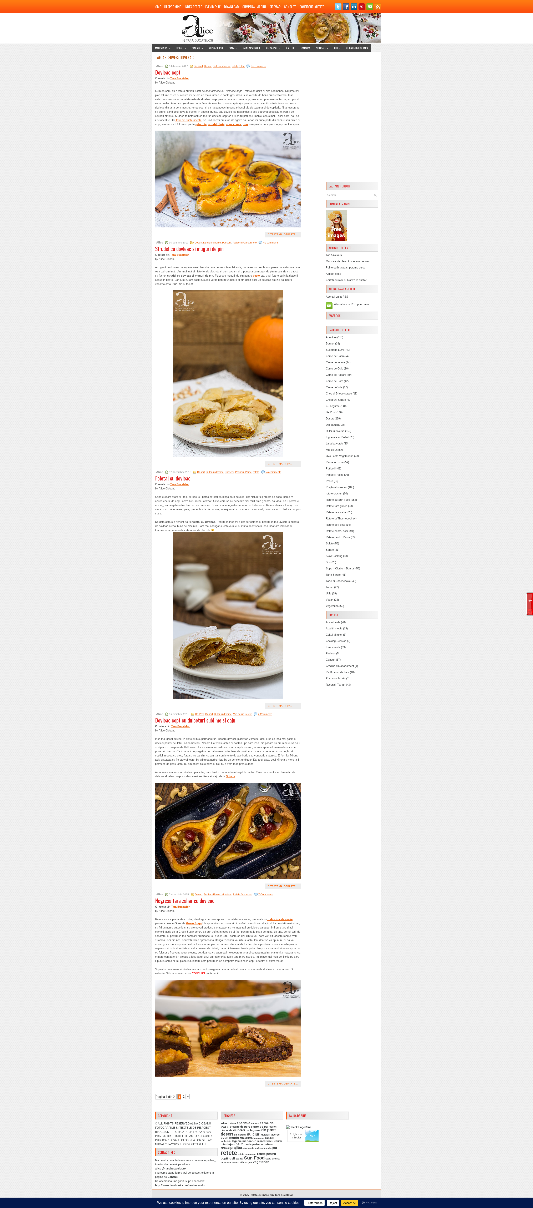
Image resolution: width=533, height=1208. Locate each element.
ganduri (269, 1138)
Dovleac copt (168, 72)
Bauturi (290, 48)
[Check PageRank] (298, 1127)
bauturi (255, 1123)
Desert (181, 48)
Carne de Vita (334, 387)
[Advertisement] (352, 117)
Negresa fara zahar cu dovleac (184, 900)
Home (157, 6)
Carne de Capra (335, 356)
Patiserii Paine (241, 242)
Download (231, 6)
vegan (248, 1162)
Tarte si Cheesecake (338, 581)
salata (239, 1158)
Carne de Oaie (334, 368)
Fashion (330, 653)
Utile (337, 48)
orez (245, 124)
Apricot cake (333, 273)
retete (235, 66)
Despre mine (172, 6)
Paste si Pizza (335, 462)
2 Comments (265, 714)
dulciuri (253, 1134)
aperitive (243, 1123)
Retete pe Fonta (335, 524)
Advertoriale (333, 622)
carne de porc (241, 1126)
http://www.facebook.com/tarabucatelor (180, 1185)
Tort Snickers (334, 255)
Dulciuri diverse (221, 66)
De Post (198, 66)
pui (274, 1147)
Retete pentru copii (337, 531)
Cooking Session (336, 641)
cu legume (253, 1130)
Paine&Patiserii (251, 48)
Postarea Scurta (335, 678)
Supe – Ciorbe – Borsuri (340, 568)
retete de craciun (247, 1154)
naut (239, 1144)
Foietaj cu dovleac (173, 478)
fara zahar (258, 1138)
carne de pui (260, 1126)
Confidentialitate (311, 6)
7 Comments (265, 894)
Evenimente (212, 6)
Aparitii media (334, 628)
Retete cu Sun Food (338, 499)
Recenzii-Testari (335, 684)
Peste (329, 481)
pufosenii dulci (263, 1148)
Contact (290, 6)
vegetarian (261, 1162)
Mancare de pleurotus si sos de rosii (348, 261)
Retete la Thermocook (339, 518)
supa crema (233, 124)
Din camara (333, 424)
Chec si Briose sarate (339, 393)
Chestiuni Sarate (336, 399)
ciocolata (226, 1130)
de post (268, 1130)
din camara (240, 1134)
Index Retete (193, 6)
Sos (328, 562)
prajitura (237, 1148)
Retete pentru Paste (338, 537)
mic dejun (228, 1144)
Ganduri (330, 659)
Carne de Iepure (335, 362)
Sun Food (254, 1158)
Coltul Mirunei (334, 634)
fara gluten (246, 1138)
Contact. (173, 1176)
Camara (305, 48)
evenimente (230, 1137)
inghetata (226, 1141)
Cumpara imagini (254, 6)
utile (242, 1162)
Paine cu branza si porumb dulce (345, 267)
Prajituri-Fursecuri (214, 894)
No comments (258, 66)
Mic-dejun (238, 714)
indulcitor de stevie (280, 919)
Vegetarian (332, 606)
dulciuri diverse (270, 1134)
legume (237, 1141)
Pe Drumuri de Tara (357, 48)
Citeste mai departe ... (283, 234)
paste (248, 1144)
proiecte (249, 1148)
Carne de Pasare (336, 374)
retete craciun (334, 493)
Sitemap (274, 6)
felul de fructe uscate (188, 120)
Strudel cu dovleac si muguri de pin (189, 249)
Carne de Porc (334, 381)
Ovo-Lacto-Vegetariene (339, 456)
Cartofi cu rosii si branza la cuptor (346, 280)
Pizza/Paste (273, 48)
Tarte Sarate (333, 574)
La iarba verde (334, 443)
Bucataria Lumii (335, 349)
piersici (225, 1148)
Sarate (197, 48)
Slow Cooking (334, 556)
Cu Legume (333, 406)
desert (227, 1134)
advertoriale (228, 1123)
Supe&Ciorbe (216, 48)
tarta (221, 124)
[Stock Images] (336, 240)
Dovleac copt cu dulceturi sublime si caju (195, 720)
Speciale (322, 48)
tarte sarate (233, 1162)
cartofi (273, 1127)
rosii (232, 1158)
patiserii (269, 1144)
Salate (233, 48)
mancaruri (249, 1141)
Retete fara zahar (242, 894)
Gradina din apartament (340, 666)
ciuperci (239, 1130)
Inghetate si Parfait (337, 437)
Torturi (329, 587)
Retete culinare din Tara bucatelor (271, 1195)
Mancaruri (162, 48)
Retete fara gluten (336, 506)
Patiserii (226, 242)
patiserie (257, 1144)
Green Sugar (194, 923)
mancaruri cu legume (270, 1141)
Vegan (329, 599)
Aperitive (331, 337)
